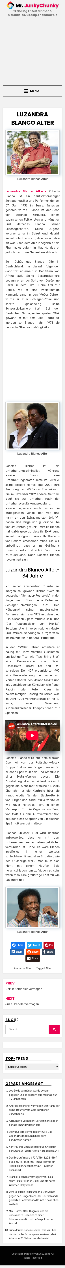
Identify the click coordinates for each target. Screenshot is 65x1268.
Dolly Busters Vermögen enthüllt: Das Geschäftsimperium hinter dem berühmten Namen (30, 1136)
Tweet (36, 945)
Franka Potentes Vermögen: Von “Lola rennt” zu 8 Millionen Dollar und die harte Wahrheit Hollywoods (32, 1181)
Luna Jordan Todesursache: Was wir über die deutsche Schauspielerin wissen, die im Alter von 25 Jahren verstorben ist (33, 1234)
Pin (51, 945)
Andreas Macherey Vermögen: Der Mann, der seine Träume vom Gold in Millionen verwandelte (34, 1110)
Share (19, 945)
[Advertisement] (32, 52)
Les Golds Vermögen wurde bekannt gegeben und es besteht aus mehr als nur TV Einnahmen (33, 1095)
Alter (28, 968)
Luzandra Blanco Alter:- (25, 191)
